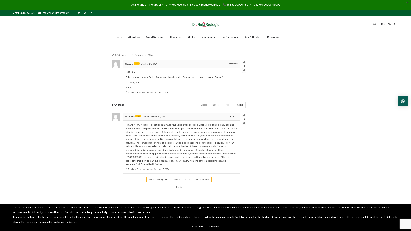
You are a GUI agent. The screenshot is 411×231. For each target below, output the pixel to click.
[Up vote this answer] (244, 115)
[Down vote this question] (244, 70)
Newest (215, 105)
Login (179, 187)
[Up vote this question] (244, 62)
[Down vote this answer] (244, 123)
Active (240, 105)
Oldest (204, 105)
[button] (403, 101)
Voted (228, 105)
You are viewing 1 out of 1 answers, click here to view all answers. (179, 179)
